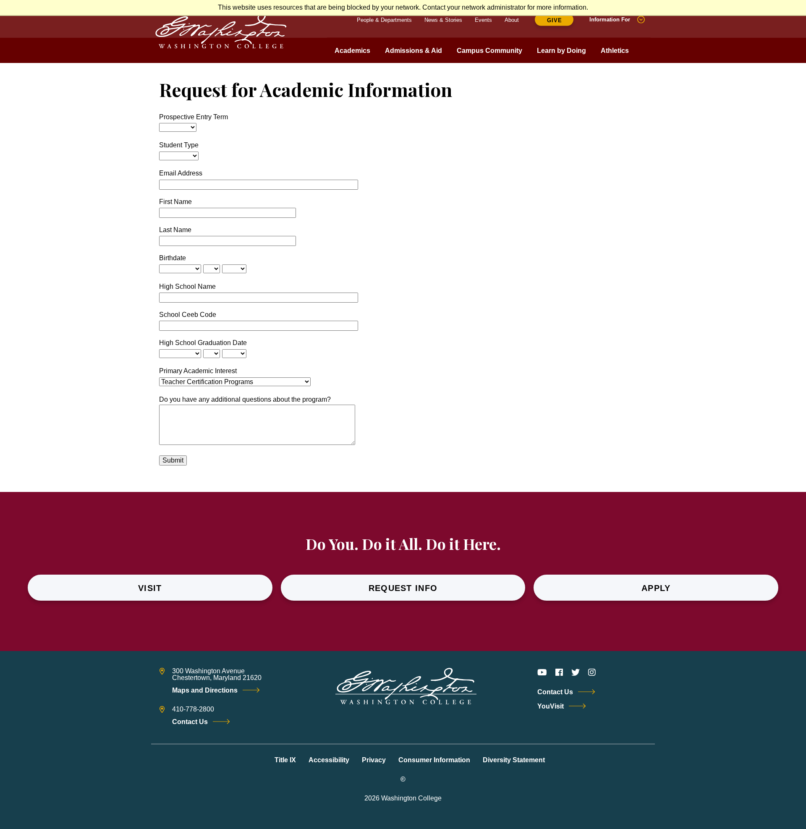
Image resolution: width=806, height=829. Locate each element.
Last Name (175, 229)
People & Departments (384, 19)
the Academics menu (352, 59)
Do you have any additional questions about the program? (245, 399)
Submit (172, 460)
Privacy (374, 760)
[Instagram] (592, 672)
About (512, 19)
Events (483, 19)
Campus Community (489, 50)
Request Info (403, 588)
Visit (150, 588)
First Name (175, 201)
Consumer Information (434, 760)
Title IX (285, 760)
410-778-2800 (193, 709)
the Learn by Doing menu (561, 59)
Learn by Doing (561, 50)
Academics (352, 50)
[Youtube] (542, 672)
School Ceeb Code (187, 314)
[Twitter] (575, 672)
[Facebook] (559, 672)
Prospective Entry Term (193, 116)
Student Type (179, 145)
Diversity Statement (514, 760)
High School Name (188, 286)
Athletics (615, 50)
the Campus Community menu (489, 59)
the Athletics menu (614, 59)
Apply (656, 588)
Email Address (180, 173)
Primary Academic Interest (198, 370)
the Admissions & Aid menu (413, 59)
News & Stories (443, 19)
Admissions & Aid (413, 50)
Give (554, 20)
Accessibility (329, 760)
